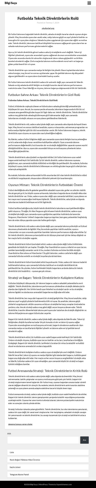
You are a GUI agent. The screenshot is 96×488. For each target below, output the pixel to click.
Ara (9, 433)
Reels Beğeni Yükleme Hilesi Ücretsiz (25, 460)
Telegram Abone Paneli (19, 474)
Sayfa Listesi (15, 467)
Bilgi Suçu (11, 3)
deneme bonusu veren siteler (20, 424)
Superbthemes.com (64, 484)
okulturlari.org (48, 28)
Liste (12, 452)
